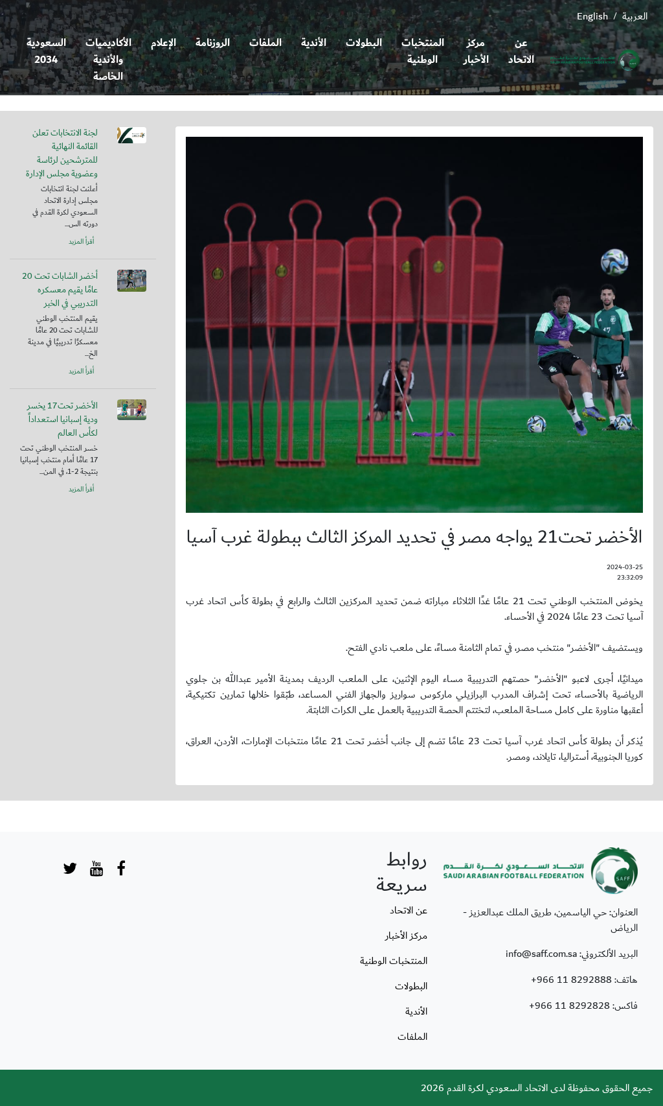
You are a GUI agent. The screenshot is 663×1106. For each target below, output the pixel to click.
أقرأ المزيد (81, 242)
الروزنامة (213, 43)
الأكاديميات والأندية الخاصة (108, 60)
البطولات (364, 43)
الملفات (265, 43)
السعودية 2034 (46, 51)
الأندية (313, 43)
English (592, 16)
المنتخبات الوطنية (422, 51)
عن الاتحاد (521, 51)
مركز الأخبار (476, 51)
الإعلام (163, 43)
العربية (634, 16)
